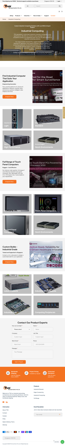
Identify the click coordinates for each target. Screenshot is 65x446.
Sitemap (5, 425)
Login (58, 1)
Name (35, 326)
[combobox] (43, 6)
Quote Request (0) (64, 112)
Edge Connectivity (39, 392)
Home (4, 19)
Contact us (16, 52)
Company (14, 333)
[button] (62, 11)
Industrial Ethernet (39, 389)
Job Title (35, 333)
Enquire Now (9, 97)
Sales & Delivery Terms (8, 422)
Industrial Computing (14, 19)
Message (14, 348)
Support (46, 15)
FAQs (4, 419)
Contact (53, 15)
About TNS (5, 410)
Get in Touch (19, 362)
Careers (5, 416)
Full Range (36, 398)
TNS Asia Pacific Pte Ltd (15, 443)
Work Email (15, 341)
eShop (11, 15)
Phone (35, 341)
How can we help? (17, 326)
